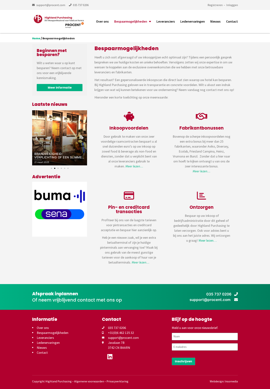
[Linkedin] (110, 357)
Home (36, 38)
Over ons (102, 21)
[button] (51, 168)
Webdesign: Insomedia (224, 381)
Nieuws (215, 21)
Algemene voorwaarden (89, 381)
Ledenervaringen (192, 21)
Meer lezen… (208, 240)
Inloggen (232, 5)
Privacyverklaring (117, 381)
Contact (232, 21)
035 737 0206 (218, 294)
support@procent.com (210, 299)
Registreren (215, 5)
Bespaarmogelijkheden (130, 21)
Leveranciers (165, 21)
